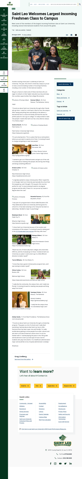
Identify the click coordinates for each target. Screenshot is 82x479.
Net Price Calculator (45, 420)
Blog (48, 4)
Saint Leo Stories (42, 4)
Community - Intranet (25, 403)
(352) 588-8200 (67, 458)
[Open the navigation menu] (4, 9)
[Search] (80, 4)
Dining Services (24, 411)
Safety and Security (64, 414)
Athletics (22, 406)
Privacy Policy (62, 411)
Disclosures (61, 409)
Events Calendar (44, 414)
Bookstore (22, 409)
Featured (28, 30)
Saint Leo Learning (20, 30)
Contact (41, 406)
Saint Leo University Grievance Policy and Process (25, 421)
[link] (65, 84)
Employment (62, 403)
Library (41, 411)
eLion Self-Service (63, 422)
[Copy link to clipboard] (67, 35)
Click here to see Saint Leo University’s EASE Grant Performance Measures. (43, 429)
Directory (42, 409)
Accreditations (62, 406)
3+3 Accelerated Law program (25, 231)
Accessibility (42, 403)
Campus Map (43, 417)
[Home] (10, 4)
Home (31, 4)
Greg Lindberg (27, 34)
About (35, 4)
